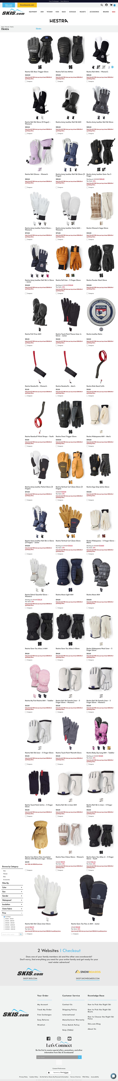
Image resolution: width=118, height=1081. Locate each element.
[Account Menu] (106, 4)
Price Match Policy (71, 1025)
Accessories (94, 12)
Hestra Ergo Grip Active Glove (98, 487)
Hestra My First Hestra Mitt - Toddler (39, 701)
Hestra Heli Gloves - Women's (36, 174)
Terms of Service (75, 1077)
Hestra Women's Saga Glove (97, 228)
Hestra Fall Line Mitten (64, 72)
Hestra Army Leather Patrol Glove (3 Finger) (39, 488)
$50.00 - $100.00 (9, 920)
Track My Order (44, 1010)
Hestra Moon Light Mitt (64, 595)
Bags (64, 12)
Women (50, 12)
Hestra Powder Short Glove (97, 280)
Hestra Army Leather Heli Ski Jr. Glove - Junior (39, 281)
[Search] (21, 934)
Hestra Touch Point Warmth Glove (69, 753)
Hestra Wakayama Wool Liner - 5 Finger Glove (99, 649)
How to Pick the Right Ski (99, 1004)
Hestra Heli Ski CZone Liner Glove (38, 924)
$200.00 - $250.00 (10, 927)
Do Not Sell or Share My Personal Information (54, 1077)
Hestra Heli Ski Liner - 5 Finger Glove (39, 753)
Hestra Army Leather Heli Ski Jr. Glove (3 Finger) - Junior (39, 541)
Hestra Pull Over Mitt (33, 334)
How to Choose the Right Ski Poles (101, 1018)
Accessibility (95, 1077)
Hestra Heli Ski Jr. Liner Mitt (66, 805)
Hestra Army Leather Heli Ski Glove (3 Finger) (70, 175)
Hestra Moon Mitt (93, 595)
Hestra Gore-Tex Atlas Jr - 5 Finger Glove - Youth (100, 858)
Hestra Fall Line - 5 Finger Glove (68, 280)
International (68, 1015)
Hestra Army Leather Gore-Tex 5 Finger (99, 175)
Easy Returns (43, 1020)
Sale (113, 12)
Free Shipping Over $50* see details (59, 2)
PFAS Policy (85, 1077)
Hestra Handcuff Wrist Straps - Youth (39, 436)
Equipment (33, 12)
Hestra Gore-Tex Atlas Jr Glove (68, 648)
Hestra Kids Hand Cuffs (95, 386)
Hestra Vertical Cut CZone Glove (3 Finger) (69, 488)
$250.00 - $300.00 (10, 929)
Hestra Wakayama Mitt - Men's (99, 436)
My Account (42, 1004)
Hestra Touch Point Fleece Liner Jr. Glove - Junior (69, 335)
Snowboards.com (27, 5)
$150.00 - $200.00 (10, 925)
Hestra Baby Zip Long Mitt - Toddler (100, 753)
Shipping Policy (69, 1010)
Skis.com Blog (94, 1024)
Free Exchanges (44, 1015)
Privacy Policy (23, 1077)
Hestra (12, 27)
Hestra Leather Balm (94, 334)
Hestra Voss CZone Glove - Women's (70, 857)
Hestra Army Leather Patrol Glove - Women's (38, 229)
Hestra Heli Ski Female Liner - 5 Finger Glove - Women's (99, 701)
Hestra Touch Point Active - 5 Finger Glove (39, 806)
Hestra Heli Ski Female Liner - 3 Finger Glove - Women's (68, 701)
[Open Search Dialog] (102, 4)
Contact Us (67, 1004)
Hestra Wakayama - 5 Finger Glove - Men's (101, 541)
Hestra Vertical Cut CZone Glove (68, 541)
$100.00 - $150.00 (9, 922)
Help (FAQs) (68, 1030)
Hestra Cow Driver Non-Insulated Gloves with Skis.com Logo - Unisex (38, 858)
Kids (57, 12)
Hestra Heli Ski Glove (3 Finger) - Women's (38, 123)
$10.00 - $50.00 (9, 918)
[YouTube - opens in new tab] (69, 1038)
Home (2, 27)
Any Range (7, 916)
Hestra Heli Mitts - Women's (97, 72)
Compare (29, 81)
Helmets (83, 12)
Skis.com (8, 5)
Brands (106, 12)
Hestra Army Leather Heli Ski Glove (100, 122)
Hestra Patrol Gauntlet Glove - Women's (37, 595)
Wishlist (41, 1025)
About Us (92, 1029)
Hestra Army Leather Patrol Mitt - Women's (69, 229)
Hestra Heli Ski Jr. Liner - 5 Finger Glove (99, 806)
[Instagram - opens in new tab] (59, 1038)
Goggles (72, 12)
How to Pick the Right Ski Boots (99, 1011)
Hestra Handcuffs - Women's (36, 386)
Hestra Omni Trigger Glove (66, 436)
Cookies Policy (33, 1077)
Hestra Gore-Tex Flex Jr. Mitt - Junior (85, 924)
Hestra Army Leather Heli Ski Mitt (68, 122)
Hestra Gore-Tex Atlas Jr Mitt (36, 648)
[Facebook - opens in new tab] (48, 1038)
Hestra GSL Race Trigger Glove (36, 72)
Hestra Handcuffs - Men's (65, 386)
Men (42, 12)
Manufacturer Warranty (73, 1020)
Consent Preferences (59, 1068)
